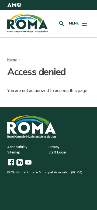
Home (12, 60)
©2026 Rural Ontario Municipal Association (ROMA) (44, 172)
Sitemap (13, 152)
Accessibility (17, 147)
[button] (14, 5)
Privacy (53, 147)
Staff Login (57, 152)
